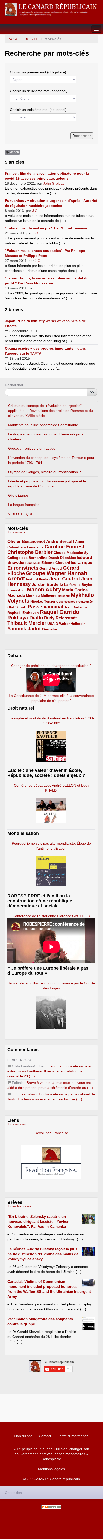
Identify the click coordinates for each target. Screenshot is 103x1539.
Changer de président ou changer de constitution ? (51, 666)
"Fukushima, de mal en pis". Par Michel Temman (46, 228)
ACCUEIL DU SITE (23, 39)
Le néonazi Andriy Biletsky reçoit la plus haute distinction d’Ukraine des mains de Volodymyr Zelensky (43, 1254)
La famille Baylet (78, 585)
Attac (79, 542)
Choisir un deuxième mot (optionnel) (39, 91)
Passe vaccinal (46, 606)
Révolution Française (51, 1133)
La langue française (24, 505)
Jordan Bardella (47, 584)
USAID (53, 624)
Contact (45, 1436)
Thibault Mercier (27, 623)
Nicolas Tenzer (43, 601)
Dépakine (68, 558)
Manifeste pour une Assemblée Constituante (43, 425)
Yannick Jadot (24, 628)
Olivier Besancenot (26, 541)
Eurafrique (81, 562)
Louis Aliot (17, 590)
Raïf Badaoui (76, 607)
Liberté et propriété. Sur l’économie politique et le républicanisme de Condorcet (47, 483)
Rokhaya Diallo (25, 617)
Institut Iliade (37, 579)
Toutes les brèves (19, 1206)
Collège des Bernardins (28, 558)
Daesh (53, 558)
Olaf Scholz (17, 607)
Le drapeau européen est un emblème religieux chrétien (46, 436)
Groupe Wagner (46, 573)
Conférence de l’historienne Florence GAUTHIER (51, 916)
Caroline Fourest (64, 546)
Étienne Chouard (56, 563)
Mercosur (64, 595)
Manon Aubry (44, 589)
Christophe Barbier (30, 552)
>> (92, 392)
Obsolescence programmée (74, 601)
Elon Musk (33, 562)
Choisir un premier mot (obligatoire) (38, 72)
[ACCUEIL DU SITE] (51, 9)
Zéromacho (49, 629)
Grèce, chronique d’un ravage (32, 448)
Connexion (13, 1493)
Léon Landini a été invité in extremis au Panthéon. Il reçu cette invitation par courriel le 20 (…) (49, 1071)
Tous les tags (16, 532)
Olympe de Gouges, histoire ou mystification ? (44, 472)
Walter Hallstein (72, 624)
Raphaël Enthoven (23, 613)
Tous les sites (17, 1124)
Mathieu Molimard (41, 596)
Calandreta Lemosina (26, 547)
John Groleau (54, 183)
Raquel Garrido (59, 612)
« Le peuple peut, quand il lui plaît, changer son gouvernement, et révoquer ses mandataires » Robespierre (51, 1454)
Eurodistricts (23, 568)
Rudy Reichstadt (60, 618)
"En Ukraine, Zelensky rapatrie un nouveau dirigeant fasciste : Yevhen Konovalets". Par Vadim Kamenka (39, 1221)
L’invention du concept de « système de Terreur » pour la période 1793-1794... (51, 460)
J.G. (35, 211)
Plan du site (23, 1436)
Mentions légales (51, 1469)
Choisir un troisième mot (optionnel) (38, 110)
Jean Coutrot (65, 578)
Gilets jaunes (18, 495)
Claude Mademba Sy (71, 553)
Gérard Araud (51, 568)
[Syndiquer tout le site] (52, 1507)
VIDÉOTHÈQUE (21, 514)
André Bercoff (60, 541)
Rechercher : (15, 385)
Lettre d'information (73, 1436)
